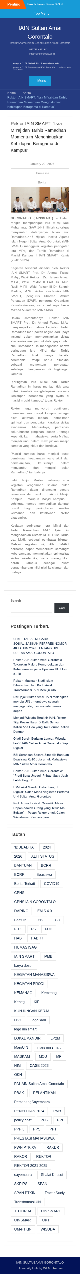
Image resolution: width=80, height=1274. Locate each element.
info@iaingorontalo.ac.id (42, 53)
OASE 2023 (39, 1065)
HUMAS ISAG (25, 947)
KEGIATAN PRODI (29, 984)
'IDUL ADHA (24, 847)
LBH (17, 1020)
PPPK (19, 1129)
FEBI (40, 920)
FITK (18, 929)
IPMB (48, 956)
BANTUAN (23, 865)
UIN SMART (51, 1211)
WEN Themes (53, 1268)
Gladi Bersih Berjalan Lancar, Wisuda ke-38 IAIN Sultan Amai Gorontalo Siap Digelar (40, 743)
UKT (46, 1220)
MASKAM (22, 1056)
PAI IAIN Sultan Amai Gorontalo (39, 1084)
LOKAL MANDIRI (28, 1038)
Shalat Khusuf (52, 1175)
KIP (37, 1002)
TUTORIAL (23, 1211)
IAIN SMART (24, 956)
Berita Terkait (24, 884)
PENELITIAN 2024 (29, 1111)
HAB (18, 938)
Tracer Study (55, 1193)
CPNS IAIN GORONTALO (35, 902)
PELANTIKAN (44, 1093)
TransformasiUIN (27, 1202)
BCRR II (20, 874)
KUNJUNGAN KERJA (32, 1011)
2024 (47, 847)
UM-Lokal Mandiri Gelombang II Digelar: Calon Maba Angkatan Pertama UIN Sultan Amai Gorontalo (41, 791)
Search (16, 600)
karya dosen (24, 965)
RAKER (52, 1147)
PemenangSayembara (32, 1102)
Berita (42, 182)
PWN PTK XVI (25, 1147)
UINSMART (23, 1220)
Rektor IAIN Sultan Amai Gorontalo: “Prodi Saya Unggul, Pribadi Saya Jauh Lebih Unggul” (40, 775)
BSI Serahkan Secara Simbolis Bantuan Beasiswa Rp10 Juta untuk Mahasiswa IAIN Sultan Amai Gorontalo (41, 759)
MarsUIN (21, 1047)
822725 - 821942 (38, 49)
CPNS (19, 893)
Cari (62, 608)
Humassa (42, 173)
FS (33, 929)
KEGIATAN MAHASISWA (34, 975)
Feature (20, 920)
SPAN (42, 1184)
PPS (36, 1129)
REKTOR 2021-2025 (30, 1166)
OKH (18, 1075)
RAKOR (20, 1156)
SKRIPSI (21, 1184)
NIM (17, 1065)
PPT (53, 1129)
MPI (59, 1056)
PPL (60, 1120)
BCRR (46, 865)
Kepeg (19, 1002)
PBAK (19, 1093)
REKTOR (43, 1156)
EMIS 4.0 (44, 911)
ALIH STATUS (42, 856)
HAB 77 (37, 938)
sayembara (23, 1175)
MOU (43, 1056)
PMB (57, 1111)
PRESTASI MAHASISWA (34, 1138)
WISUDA (48, 1229)
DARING (21, 911)
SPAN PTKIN (25, 1193)
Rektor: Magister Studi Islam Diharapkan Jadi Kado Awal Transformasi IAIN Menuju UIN (34, 685)
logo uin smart (25, 1029)
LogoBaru (38, 1020)
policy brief (22, 1120)
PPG (44, 1120)
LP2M (55, 1038)
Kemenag (49, 993)
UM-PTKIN (23, 1229)
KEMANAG (23, 993)
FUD (48, 929)
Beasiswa (44, 874)
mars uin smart (48, 1047)
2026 (18, 856)
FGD (56, 920)
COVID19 (51, 884)
